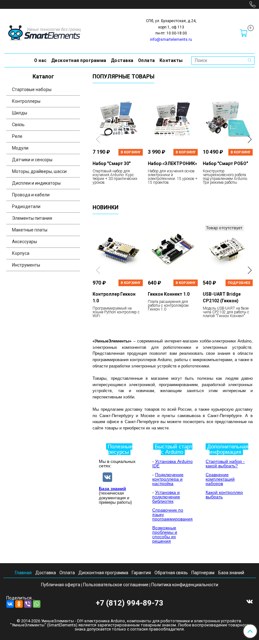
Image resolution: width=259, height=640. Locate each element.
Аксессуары (24, 241)
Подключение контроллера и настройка (168, 479)
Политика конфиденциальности (184, 584)
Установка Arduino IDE (172, 463)
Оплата (146, 60)
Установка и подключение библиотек (166, 497)
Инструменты (26, 265)
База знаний (112, 488)
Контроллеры (26, 101)
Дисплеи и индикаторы (36, 183)
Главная (23, 572)
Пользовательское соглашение (115, 584)
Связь (18, 124)
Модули (20, 148)
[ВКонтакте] (10, 604)
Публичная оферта (60, 584)
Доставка (122, 60)
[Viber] (28, 604)
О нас (40, 60)
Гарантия (141, 572)
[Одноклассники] (19, 604)
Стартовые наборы (31, 89)
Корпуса (20, 253)
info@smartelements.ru (171, 39)
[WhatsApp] (36, 604)
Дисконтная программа (78, 60)
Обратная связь (171, 572)
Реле (17, 136)
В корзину (131, 152)
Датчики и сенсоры (32, 159)
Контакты (171, 60)
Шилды (19, 112)
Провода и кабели (31, 194)
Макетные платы (29, 229)
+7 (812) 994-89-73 (129, 603)
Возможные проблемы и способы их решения (164, 534)
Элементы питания (32, 218)
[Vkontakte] (249, 601)
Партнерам (202, 572)
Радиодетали (26, 206)
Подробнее (239, 283)
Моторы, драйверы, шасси (39, 171)
